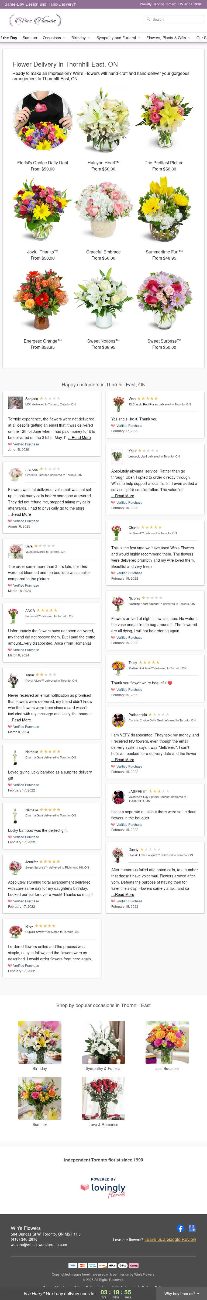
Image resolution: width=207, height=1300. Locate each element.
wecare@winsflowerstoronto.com (39, 1244)
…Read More (79, 437)
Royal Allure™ (34, 680)
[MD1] (15, 403)
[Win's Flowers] (35, 21)
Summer (30, 37)
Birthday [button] (79, 37)
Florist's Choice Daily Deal (146, 720)
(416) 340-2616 (24, 1239)
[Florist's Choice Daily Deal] (118, 720)
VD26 (29, 551)
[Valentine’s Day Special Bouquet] (118, 797)
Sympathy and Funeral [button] (116, 37)
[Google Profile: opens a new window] (192, 1228)
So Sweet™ (33, 616)
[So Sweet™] (15, 616)
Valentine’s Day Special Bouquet (149, 796)
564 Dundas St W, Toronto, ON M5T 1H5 (46, 1234)
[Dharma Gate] (15, 757)
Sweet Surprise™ (36, 867)
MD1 (28, 404)
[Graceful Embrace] (15, 474)
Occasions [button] (52, 37)
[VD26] (15, 551)
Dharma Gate (34, 757)
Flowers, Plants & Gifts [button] (166, 37)
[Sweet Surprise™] (15, 868)
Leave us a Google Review (170, 1239)
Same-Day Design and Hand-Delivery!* (41, 4)
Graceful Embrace (37, 475)
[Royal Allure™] (15, 681)
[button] (193, 1277)
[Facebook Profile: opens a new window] (180, 1228)
